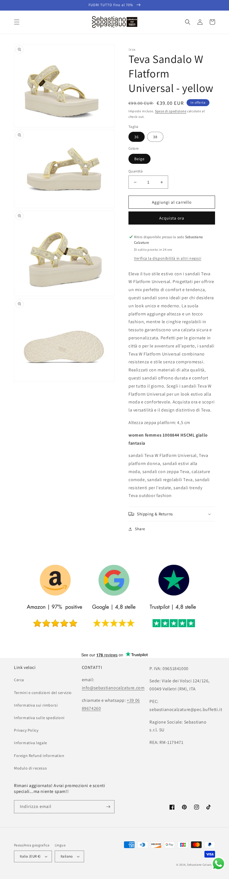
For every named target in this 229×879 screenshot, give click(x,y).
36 (136, 136)
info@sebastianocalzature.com (113, 688)
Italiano (67, 856)
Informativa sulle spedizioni (39, 717)
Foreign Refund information (39, 755)
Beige (139, 158)
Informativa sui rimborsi (36, 705)
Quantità (135, 171)
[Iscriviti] (108, 806)
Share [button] (140, 528)
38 (155, 136)
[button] (17, 22)
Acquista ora (171, 218)
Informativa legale (30, 742)
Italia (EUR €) (30, 856)
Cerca (19, 679)
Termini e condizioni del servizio (43, 692)
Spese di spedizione (170, 111)
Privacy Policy (26, 730)
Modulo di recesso (30, 768)
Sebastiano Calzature (201, 864)
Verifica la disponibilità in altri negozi (167, 258)
